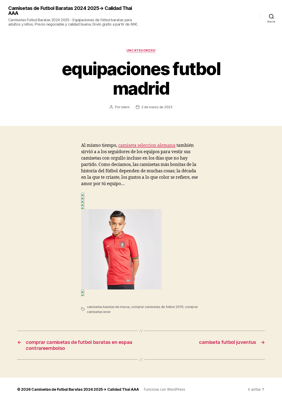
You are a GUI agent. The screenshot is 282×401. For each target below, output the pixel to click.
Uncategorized (141, 50)
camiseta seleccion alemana (146, 145)
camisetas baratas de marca (108, 307)
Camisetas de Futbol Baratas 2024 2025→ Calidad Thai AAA (70, 11)
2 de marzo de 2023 (156, 107)
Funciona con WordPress (164, 389)
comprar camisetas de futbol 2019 (157, 307)
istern (125, 107)
